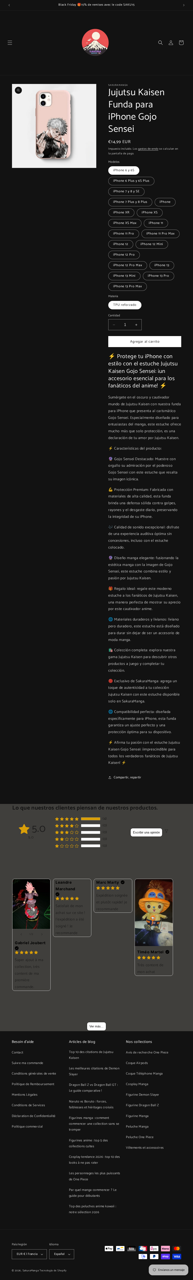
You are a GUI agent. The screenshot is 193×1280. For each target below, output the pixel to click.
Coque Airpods (137, 1063)
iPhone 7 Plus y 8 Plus (130, 202)
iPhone (165, 202)
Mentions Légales (25, 1095)
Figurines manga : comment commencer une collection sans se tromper (94, 1123)
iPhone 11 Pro (123, 233)
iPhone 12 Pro (124, 255)
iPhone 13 (161, 265)
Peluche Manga (137, 1126)
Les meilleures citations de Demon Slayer (94, 1071)
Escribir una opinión (146, 832)
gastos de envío (148, 149)
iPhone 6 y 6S (123, 170)
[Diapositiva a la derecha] (42, 934)
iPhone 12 (120, 244)
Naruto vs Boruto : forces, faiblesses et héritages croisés (91, 1104)
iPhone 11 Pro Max (160, 233)
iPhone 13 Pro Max (127, 286)
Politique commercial (27, 1126)
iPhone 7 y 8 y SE (126, 191)
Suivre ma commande (27, 1063)
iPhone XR (121, 212)
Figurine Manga (137, 1116)
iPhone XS (150, 212)
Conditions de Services (28, 1105)
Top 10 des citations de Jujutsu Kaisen (91, 1055)
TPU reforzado (125, 305)
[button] (10, 43)
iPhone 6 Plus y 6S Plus (131, 181)
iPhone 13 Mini (124, 276)
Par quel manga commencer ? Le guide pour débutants (93, 1193)
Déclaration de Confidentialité (34, 1116)
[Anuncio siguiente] (184, 5)
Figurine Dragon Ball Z (142, 1105)
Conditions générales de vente (34, 1073)
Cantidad (114, 315)
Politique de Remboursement (33, 1084)
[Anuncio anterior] (9, 5)
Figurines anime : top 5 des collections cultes (88, 1143)
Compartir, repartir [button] (127, 777)
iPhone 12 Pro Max (127, 265)
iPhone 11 (156, 223)
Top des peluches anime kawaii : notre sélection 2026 (92, 1209)
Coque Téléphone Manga (144, 1073)
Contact (17, 1052)
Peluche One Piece (139, 1137)
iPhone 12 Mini (152, 244)
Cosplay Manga (137, 1084)
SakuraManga (31, 1271)
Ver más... (96, 1026)
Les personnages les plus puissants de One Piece (94, 1176)
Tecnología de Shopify (53, 1271)
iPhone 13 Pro (158, 276)
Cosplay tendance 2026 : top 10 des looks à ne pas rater (94, 1160)
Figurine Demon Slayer (142, 1095)
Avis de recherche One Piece (147, 1052)
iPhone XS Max (125, 223)
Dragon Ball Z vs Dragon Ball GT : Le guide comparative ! (93, 1088)
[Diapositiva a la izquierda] (21, 934)
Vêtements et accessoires (145, 1148)
